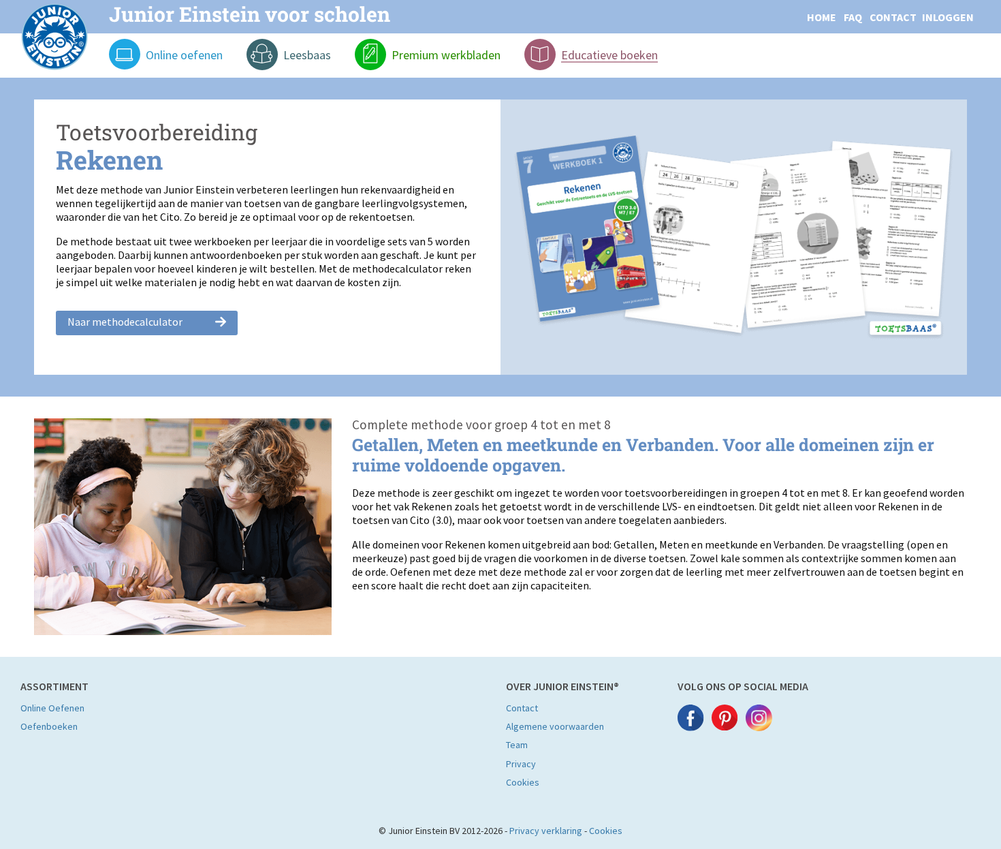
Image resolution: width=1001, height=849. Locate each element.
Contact (522, 708)
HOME (821, 17)
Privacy (521, 764)
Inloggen (948, 17)
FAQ (853, 17)
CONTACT (893, 17)
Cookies (522, 782)
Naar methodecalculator (124, 321)
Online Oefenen (52, 708)
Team (517, 745)
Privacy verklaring (545, 830)
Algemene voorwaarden (555, 726)
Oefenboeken (49, 726)
